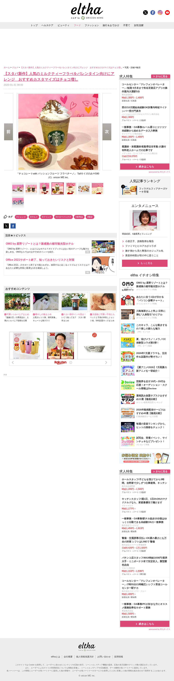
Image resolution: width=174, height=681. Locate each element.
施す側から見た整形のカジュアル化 (144, 250)
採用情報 (118, 656)
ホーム (7, 67)
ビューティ (63, 25)
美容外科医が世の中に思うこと (142, 255)
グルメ (15, 67)
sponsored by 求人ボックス (159, 172)
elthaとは (55, 656)
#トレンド (21, 217)
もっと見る (146, 263)
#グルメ (34, 217)
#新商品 (79, 217)
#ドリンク (46, 217)
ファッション (92, 25)
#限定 (90, 217)
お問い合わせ (104, 656)
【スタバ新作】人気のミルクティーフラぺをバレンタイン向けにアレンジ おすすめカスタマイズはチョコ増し (71, 67)
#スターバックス (63, 217)
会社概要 (68, 656)
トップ (34, 25)
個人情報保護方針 (85, 656)
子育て (126, 25)
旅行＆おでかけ (111, 25)
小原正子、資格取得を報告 (139, 241)
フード (77, 25)
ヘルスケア (47, 25)
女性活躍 (138, 25)
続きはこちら (146, 166)
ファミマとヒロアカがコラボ (140, 246)
